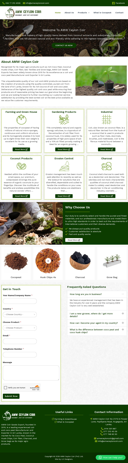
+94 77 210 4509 (12, 3)
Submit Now (11, 396)
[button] (88, 13)
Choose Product (12, 322)
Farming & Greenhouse (65, 419)
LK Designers (67, 459)
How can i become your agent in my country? (94, 323)
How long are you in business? (86, 294)
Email (6, 335)
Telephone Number (13, 349)
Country (8, 309)
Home (58, 12)
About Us (69, 12)
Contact (119, 12)
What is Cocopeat (102, 12)
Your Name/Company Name (17, 295)
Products (82, 12)
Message (7, 362)
